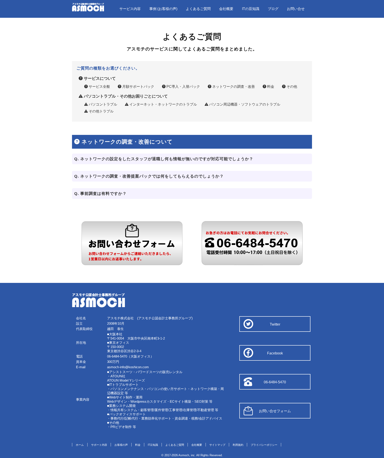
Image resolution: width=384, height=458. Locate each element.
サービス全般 (99, 86)
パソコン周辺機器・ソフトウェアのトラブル (244, 104)
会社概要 (226, 9)
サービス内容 (130, 9)
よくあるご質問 (198, 9)
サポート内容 (99, 444)
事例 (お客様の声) (163, 9)
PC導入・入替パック (183, 86)
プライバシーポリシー (264, 444)
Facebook (275, 353)
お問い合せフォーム (275, 411)
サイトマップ (217, 444)
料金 (270, 86)
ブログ (273, 9)
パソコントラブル (102, 104)
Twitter (275, 324)
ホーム (80, 444)
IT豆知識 (153, 444)
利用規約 (238, 444)
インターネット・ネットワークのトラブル (162, 104)
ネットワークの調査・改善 (233, 86)
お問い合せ (296, 9)
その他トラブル (101, 111)
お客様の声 (121, 444)
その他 (291, 86)
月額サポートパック (137, 86)
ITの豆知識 (250, 9)
